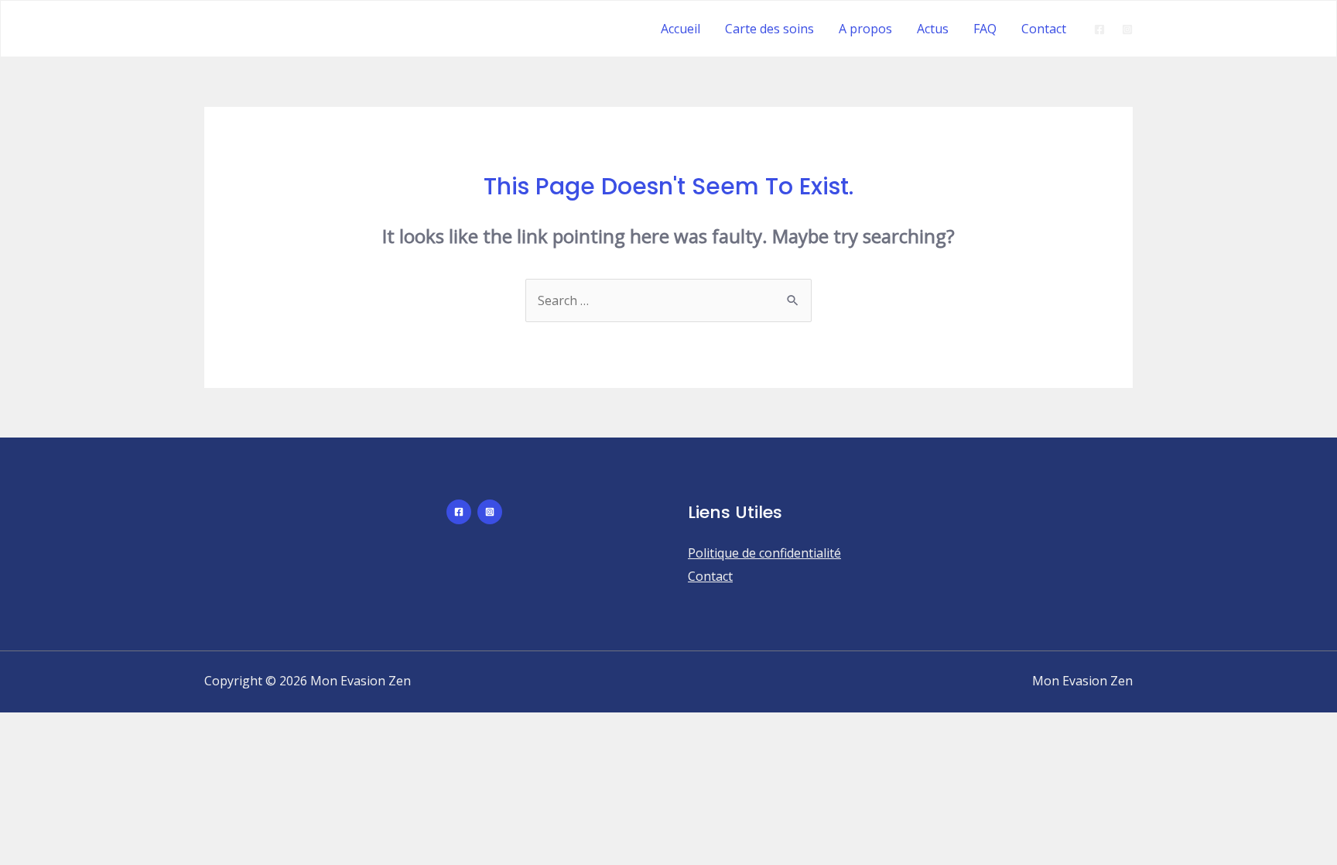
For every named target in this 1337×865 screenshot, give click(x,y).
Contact (1043, 28)
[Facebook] (1099, 29)
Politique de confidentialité (764, 552)
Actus (933, 28)
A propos (865, 28)
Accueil (680, 28)
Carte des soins (769, 28)
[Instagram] (1127, 29)
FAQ (985, 28)
